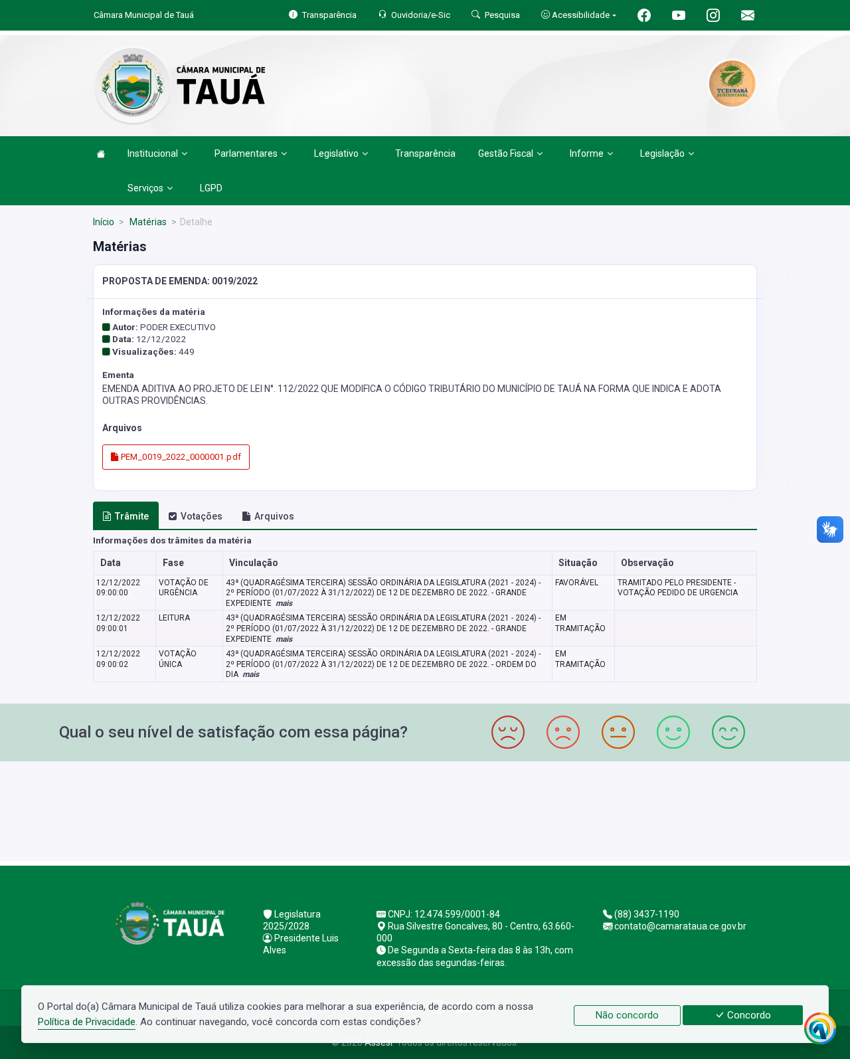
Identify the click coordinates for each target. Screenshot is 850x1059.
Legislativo (336, 153)
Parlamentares (246, 153)
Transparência (425, 153)
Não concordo (627, 1015)
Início (103, 222)
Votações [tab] (201, 516)
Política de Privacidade (86, 1022)
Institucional (153, 153)
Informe (587, 153)
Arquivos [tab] (274, 516)
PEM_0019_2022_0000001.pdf (179, 457)
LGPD (211, 188)
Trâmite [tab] (132, 516)
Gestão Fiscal (505, 153)
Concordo (747, 1015)
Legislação (662, 153)
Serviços (145, 188)
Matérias (147, 222)
